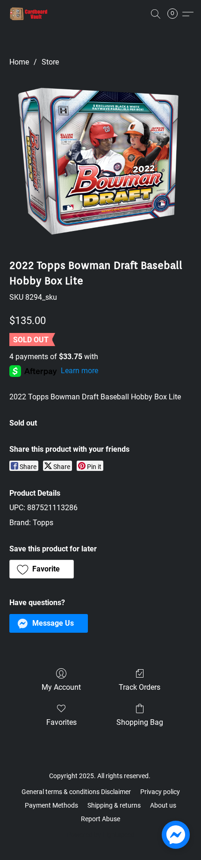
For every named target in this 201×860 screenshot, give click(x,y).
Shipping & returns (114, 805)
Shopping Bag (139, 722)
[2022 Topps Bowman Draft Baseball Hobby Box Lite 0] (100, 161)
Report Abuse (100, 819)
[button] (29, 14)
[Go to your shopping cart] (175, 14)
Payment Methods (51, 805)
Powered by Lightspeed (101, 834)
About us (163, 805)
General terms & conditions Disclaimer (76, 791)
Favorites (61, 722)
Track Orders (139, 687)
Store (50, 62)
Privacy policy (160, 791)
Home (19, 62)
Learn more (79, 370)
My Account (61, 687)
